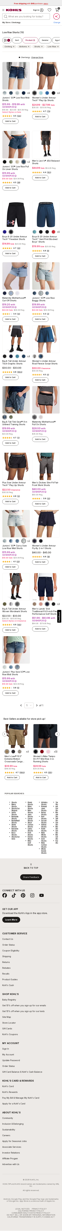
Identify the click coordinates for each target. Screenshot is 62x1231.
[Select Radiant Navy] (47, 604)
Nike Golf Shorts (30, 843)
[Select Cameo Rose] (40, 604)
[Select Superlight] (4, 93)
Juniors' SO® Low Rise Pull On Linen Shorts (15, 167)
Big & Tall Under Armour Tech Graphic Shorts (14, 362)
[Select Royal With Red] (4, 232)
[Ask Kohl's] (56, 16)
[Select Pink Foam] (48, 751)
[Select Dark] (23, 93)
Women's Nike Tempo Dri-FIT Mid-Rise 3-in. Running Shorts (44, 759)
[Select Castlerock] (17, 604)
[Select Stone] (19, 751)
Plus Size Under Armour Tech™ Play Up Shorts (14, 483)
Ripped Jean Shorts (44, 808)
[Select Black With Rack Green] (47, 232)
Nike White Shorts (43, 834)
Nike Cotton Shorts (44, 845)
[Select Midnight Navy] (34, 541)
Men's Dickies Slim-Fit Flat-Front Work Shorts (45, 483)
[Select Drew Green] (11, 162)
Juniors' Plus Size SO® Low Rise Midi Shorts (16, 673)
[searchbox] (26, 16)
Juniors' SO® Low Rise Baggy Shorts (43, 299)
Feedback (59, 616)
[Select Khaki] (34, 604)
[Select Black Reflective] (40, 541)
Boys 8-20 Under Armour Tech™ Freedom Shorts (14, 237)
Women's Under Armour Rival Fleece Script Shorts (45, 362)
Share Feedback (31, 877)
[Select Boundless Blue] (17, 356)
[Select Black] (11, 232)
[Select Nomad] (7, 751)
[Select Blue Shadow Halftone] (4, 417)
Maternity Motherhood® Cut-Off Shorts (14, 299)
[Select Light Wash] (11, 293)
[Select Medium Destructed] (11, 93)
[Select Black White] (53, 93)
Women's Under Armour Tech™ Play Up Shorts (44, 98)
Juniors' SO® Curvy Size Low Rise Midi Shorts (14, 546)
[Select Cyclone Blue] (23, 162)
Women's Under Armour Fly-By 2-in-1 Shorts (44, 546)
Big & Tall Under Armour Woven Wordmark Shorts (14, 610)
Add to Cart (10, 121)
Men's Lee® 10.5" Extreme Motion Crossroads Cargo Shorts (14, 759)
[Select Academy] (11, 356)
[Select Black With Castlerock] (40, 232)
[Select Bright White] (17, 293)
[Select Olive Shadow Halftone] (11, 417)
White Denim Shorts (43, 851)
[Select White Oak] (17, 162)
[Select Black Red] (4, 356)
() (19, 116)
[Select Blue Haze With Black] (34, 232)
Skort (30, 822)
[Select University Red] (42, 751)
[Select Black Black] (34, 93)
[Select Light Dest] (40, 293)
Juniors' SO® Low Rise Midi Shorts (15, 98)
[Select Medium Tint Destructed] (17, 667)
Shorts (14, 802)
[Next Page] (37, 705)
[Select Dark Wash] (4, 293)
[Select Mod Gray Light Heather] (34, 356)
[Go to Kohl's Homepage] (14, 10)
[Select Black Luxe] (4, 162)
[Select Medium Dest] (47, 293)
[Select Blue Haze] (40, 93)
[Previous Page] (21, 705)
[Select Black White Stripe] (34, 417)
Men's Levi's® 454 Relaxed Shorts (46, 162)
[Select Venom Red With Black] (53, 232)
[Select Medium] (17, 541)
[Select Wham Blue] (23, 356)
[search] (5, 16)
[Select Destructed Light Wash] (17, 93)
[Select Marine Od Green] (4, 604)
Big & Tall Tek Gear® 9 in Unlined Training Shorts (14, 423)
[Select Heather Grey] (40, 417)
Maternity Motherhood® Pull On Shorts (44, 423)
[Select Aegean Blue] (47, 93)
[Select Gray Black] (11, 604)
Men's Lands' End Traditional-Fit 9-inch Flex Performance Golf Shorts (45, 611)
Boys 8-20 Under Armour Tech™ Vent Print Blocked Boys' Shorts (45, 239)
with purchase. (31, 3)
